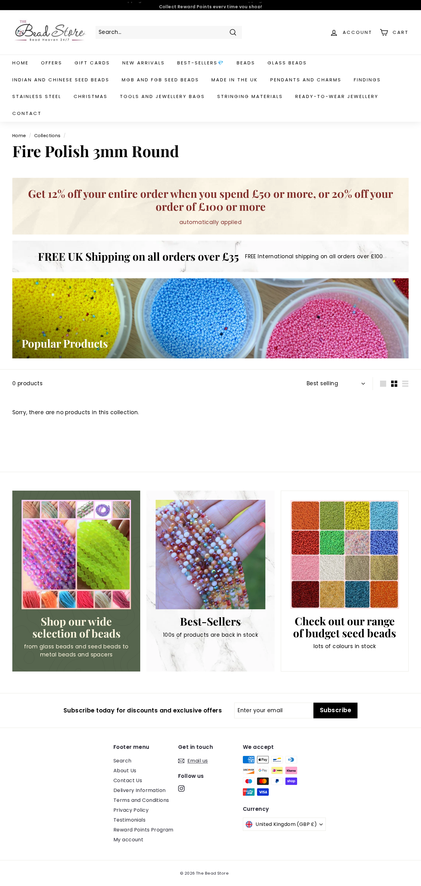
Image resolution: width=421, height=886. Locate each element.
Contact (27, 113)
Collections (47, 136)
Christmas (91, 96)
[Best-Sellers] (210, 554)
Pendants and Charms (305, 79)
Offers (51, 62)
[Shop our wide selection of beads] (76, 554)
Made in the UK (234, 79)
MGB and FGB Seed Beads (160, 79)
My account (128, 839)
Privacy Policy (131, 810)
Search (122, 760)
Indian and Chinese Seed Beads (60, 79)
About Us (124, 770)
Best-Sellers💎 (200, 62)
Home (20, 62)
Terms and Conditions (141, 800)
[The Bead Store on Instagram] (181, 788)
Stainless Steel (36, 96)
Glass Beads (287, 62)
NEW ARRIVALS (143, 62)
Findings (367, 79)
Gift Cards (92, 62)
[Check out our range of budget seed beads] (344, 554)
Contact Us (127, 780)
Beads (246, 62)
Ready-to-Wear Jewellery (336, 96)
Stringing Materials (250, 96)
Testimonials (129, 819)
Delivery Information (139, 790)
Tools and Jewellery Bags (162, 96)
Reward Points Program (143, 829)
